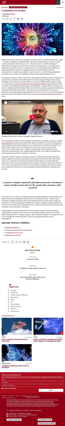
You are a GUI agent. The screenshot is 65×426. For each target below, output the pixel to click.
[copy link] (3, 18)
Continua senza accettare (46, 423)
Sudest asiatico (15, 304)
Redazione (4, 395)
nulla (23, 64)
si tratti (61, 59)
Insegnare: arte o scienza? (13, 235)
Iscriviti (51, 390)
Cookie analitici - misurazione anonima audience (22, 415)
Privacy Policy (12, 388)
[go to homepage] (4, 2)
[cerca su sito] (58, 2)
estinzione (13, 309)
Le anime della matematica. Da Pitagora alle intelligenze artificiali (33, 84)
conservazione (14, 311)
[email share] (21, 18)
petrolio (12, 299)
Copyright (11, 395)
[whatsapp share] (6, 18)
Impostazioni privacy (32, 397)
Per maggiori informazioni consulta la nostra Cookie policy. (24, 410)
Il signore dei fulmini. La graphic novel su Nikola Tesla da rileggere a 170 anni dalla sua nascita (47, 340)
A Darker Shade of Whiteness (19, 295)
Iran (11, 302)
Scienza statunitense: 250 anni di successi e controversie (15, 340)
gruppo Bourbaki (7, 143)
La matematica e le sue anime (14, 232)
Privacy (17, 395)
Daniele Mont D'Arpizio (9, 14)
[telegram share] (10, 18)
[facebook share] (14, 18)
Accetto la (6, 388)
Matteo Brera (14, 297)
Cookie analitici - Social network (17, 416)
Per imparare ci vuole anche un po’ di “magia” (18, 230)
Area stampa (23, 395)
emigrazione (14, 292)
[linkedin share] (18, 18)
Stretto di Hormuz (15, 306)
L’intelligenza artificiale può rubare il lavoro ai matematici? (15, 366)
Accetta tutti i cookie (44, 419)
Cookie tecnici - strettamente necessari (19, 413)
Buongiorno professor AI (12, 227)
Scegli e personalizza (14, 419)
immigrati (13, 290)
